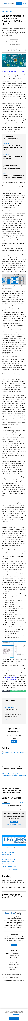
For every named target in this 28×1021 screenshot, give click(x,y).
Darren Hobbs (14, 39)
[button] (3, 4)
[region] (14, 806)
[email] (19, 50)
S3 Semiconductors (10, 679)
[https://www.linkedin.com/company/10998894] (12, 957)
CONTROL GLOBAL (14, 966)
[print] (25, 50)
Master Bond (5, 854)
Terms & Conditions (13, 977)
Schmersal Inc (6, 864)
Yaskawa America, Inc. (8, 866)
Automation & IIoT (7, 11)
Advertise (9, 974)
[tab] (6, 802)
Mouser (4, 857)
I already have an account (14, 824)
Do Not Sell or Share (16, 974)
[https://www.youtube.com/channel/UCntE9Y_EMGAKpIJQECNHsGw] (16, 957)
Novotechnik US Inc (7, 859)
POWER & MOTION (14, 969)
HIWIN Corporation (7, 852)
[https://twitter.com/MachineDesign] (14, 957)
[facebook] (9, 50)
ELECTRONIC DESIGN (14, 967)
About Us (4, 974)
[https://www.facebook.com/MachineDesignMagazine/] (11, 957)
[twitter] (14, 50)
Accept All (14, 1018)
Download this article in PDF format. (13, 71)
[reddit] (16, 50)
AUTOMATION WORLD (14, 964)
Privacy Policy (5, 977)
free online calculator (10, 677)
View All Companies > (14, 869)
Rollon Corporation (7, 861)
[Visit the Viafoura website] (22, 809)
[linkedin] (11, 50)
